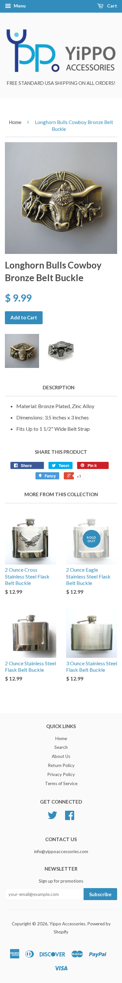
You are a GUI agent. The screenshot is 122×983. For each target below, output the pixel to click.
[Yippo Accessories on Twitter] (52, 817)
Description (59, 387)
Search (61, 747)
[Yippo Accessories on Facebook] (70, 817)
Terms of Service (61, 783)
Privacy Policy (61, 774)
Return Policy (61, 765)
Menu (19, 5)
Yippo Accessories (67, 923)
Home (15, 122)
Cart (111, 5)
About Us (61, 756)
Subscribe (100, 894)
